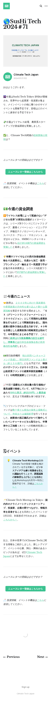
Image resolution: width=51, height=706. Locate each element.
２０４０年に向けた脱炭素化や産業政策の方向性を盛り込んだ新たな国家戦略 (25, 306)
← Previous (11, 657)
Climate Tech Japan (26, 74)
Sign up (26, 686)
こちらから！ (10, 519)
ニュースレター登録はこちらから (25, 171)
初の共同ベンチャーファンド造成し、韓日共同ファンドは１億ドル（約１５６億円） (25, 359)
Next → (42, 657)
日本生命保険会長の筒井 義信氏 (24, 342)
